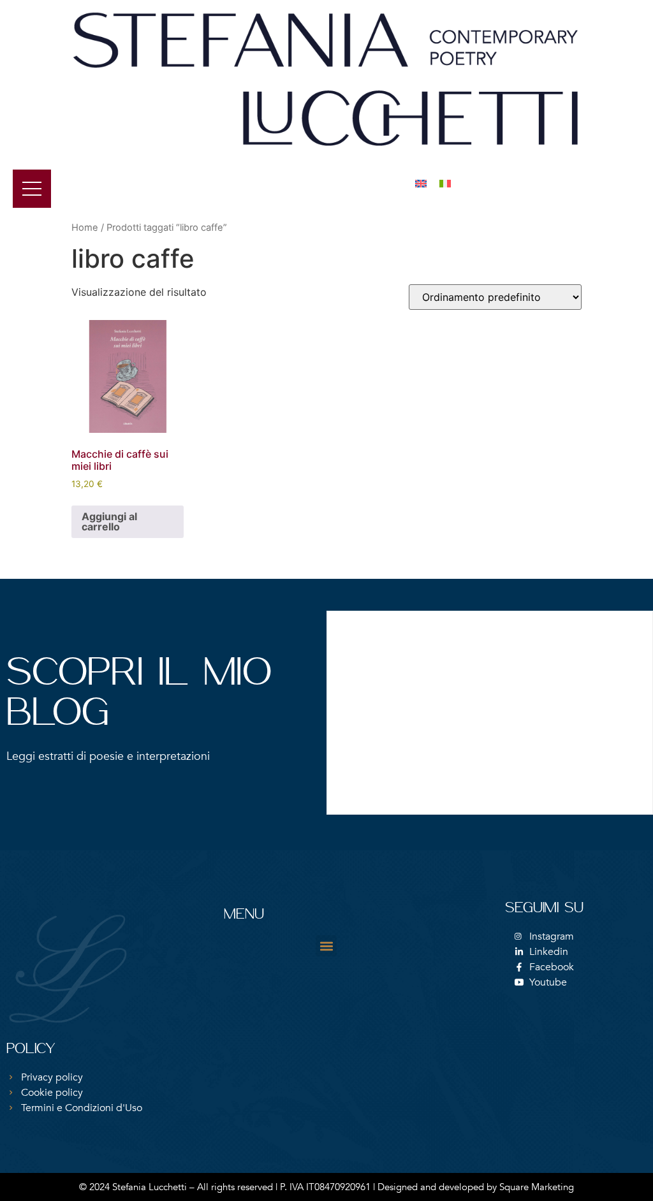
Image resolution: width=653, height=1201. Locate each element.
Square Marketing (536, 1187)
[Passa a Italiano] (445, 183)
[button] (326, 945)
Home (84, 227)
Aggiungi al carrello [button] (109, 521)
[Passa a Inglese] (421, 183)
